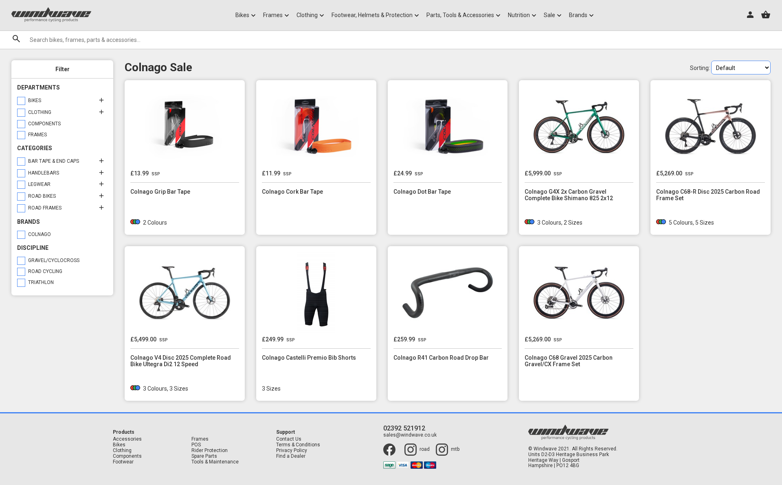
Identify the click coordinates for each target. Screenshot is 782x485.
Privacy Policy (291, 450)
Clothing (122, 450)
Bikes (119, 445)
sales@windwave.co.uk (410, 435)
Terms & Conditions (298, 445)
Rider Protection (209, 450)
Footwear (123, 462)
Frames (200, 439)
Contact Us (288, 439)
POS (196, 445)
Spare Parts (204, 456)
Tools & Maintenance (215, 462)
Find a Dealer (290, 456)
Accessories (127, 439)
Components (127, 456)
